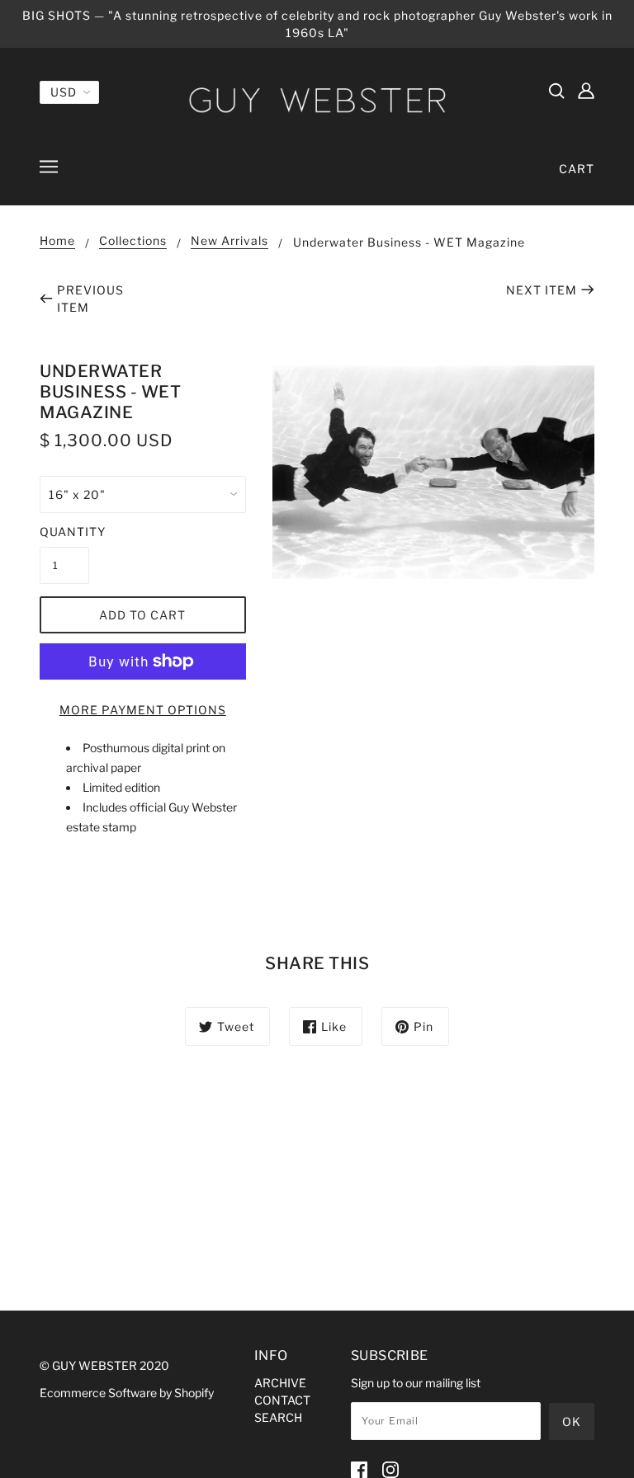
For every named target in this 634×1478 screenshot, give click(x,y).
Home (57, 241)
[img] (556, 90)
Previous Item (90, 298)
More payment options (142, 710)
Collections (133, 241)
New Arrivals (229, 241)
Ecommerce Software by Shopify (127, 1393)
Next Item (541, 290)
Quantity (64, 532)
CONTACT (282, 1400)
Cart (576, 169)
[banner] (317, 99)
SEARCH (278, 1417)
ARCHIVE (280, 1383)
